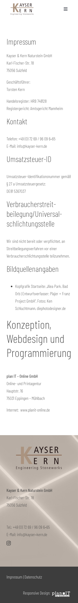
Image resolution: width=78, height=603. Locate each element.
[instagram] (8, 543)
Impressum (14, 576)
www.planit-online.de (35, 409)
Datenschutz (33, 576)
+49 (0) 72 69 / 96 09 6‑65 (31, 527)
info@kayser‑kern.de (32, 534)
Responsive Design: (37, 592)
